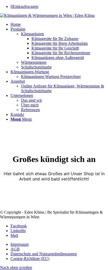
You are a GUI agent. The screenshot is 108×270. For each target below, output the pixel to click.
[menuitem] (59, 24)
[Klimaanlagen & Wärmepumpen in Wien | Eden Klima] (47, 15)
